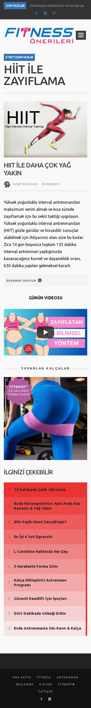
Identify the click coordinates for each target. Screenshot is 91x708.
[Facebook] (36, 13)
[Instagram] (45, 13)
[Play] (45, 332)
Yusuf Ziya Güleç (24, 184)
